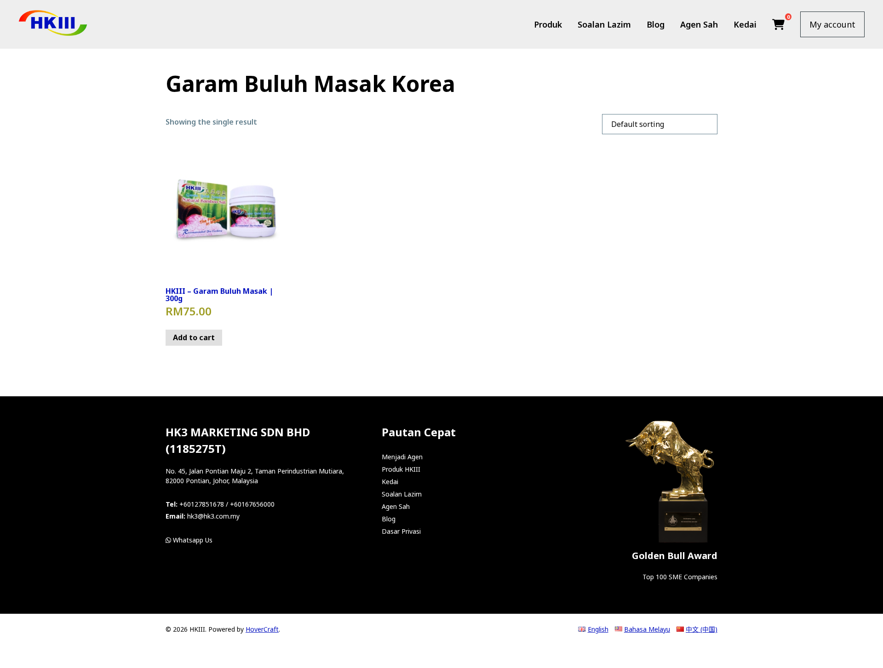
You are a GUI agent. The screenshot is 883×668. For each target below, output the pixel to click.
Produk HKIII (401, 469)
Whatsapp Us (191, 540)
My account (832, 24)
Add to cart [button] (194, 337)
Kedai (745, 24)
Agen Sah (699, 24)
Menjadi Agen (402, 456)
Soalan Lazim (604, 24)
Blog (656, 24)
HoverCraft (262, 629)
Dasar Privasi (401, 531)
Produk (548, 24)
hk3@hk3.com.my (213, 516)
